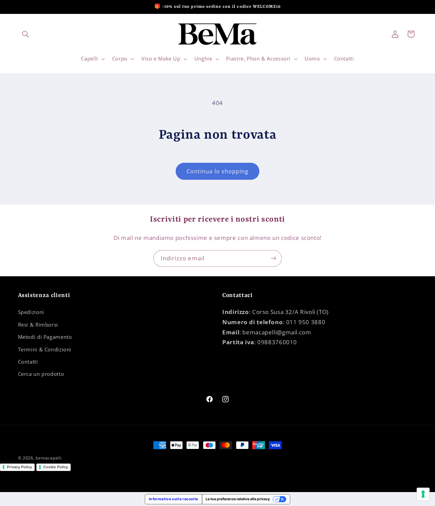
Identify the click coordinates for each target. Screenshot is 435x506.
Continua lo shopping (218, 171)
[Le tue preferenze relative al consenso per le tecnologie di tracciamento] (423, 494)
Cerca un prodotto (41, 373)
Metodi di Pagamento (45, 336)
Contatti (28, 361)
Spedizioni (31, 312)
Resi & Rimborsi (38, 324)
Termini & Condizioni (45, 349)
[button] (26, 34)
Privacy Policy (19, 467)
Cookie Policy (55, 467)
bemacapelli (49, 457)
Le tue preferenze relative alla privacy (238, 499)
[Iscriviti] (273, 258)
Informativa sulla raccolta (173, 499)
